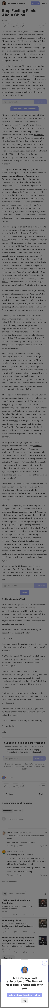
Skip (24, 1001)
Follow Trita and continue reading (24, 995)
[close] (45, 963)
